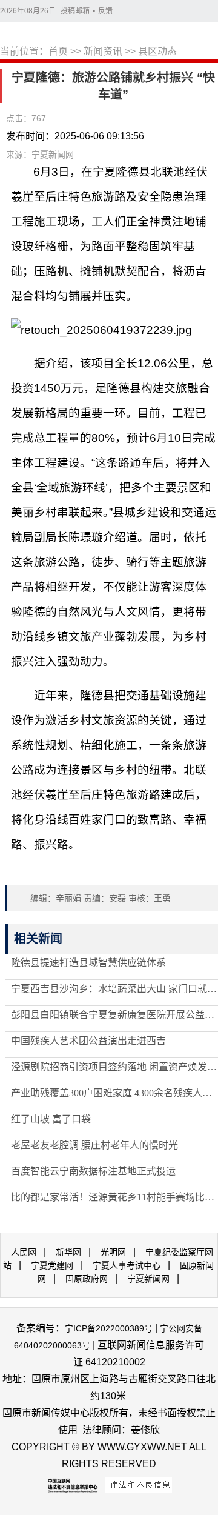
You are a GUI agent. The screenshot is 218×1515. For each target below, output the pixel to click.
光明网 (113, 1252)
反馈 (105, 11)
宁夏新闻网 (148, 1279)
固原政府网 (86, 1279)
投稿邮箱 (75, 11)
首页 (58, 51)
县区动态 (157, 51)
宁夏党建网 (52, 1265)
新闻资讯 (103, 51)
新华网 (68, 1252)
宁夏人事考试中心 (126, 1265)
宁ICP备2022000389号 (109, 1328)
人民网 (23, 1252)
